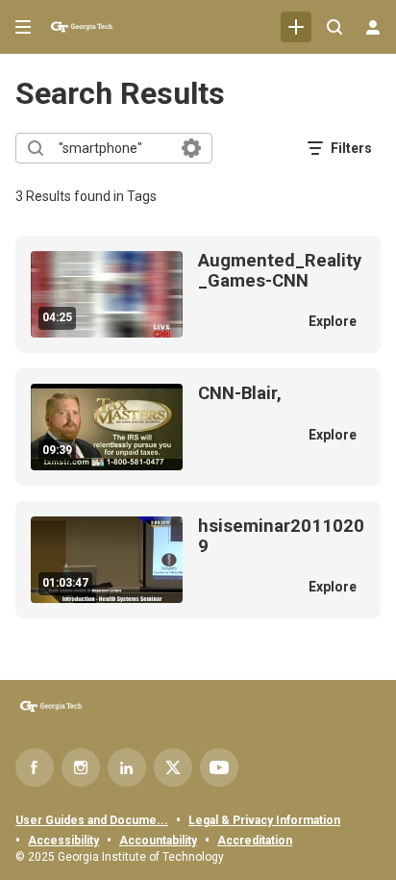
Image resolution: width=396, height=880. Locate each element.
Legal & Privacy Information (264, 820)
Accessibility (63, 840)
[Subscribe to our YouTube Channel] (219, 767)
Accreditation (254, 840)
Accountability (158, 840)
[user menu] (373, 27)
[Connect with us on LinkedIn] (127, 767)
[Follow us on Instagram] (81, 767)
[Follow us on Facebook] (34, 767)
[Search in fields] (191, 148)
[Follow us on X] (173, 767)
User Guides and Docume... (91, 820)
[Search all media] (334, 27)
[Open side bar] (23, 27)
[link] (296, 27)
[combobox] (113, 148)
